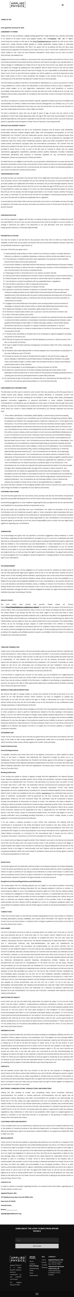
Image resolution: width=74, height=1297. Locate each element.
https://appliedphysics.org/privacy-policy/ (22, 607)
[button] (62, 4)
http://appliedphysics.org (42, 41)
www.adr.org (46, 793)
